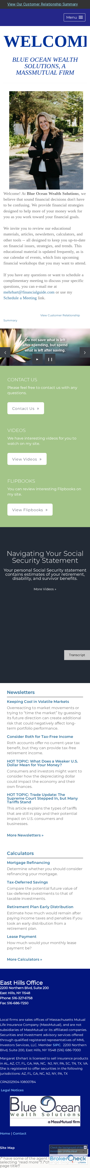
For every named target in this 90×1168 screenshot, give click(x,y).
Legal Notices (12, 1090)
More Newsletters (25, 835)
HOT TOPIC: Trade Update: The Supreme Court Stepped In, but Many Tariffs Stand (42, 798)
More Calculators (24, 959)
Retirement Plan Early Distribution (40, 907)
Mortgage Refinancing (28, 862)
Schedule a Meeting (20, 298)
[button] (74, 17)
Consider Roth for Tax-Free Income (40, 736)
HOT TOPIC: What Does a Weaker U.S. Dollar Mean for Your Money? (42, 763)
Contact (19, 1133)
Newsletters (21, 692)
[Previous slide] (5, 352)
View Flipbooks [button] (27, 510)
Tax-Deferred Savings (27, 882)
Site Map (7, 1148)
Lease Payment (21, 936)
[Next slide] (85, 352)
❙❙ (50, 359)
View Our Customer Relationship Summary (42, 4)
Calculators (20, 853)
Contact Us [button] (23, 408)
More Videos (45, 589)
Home (5, 1133)
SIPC (56, 1045)
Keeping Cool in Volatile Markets (38, 701)
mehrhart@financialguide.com (28, 292)
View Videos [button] (24, 459)
